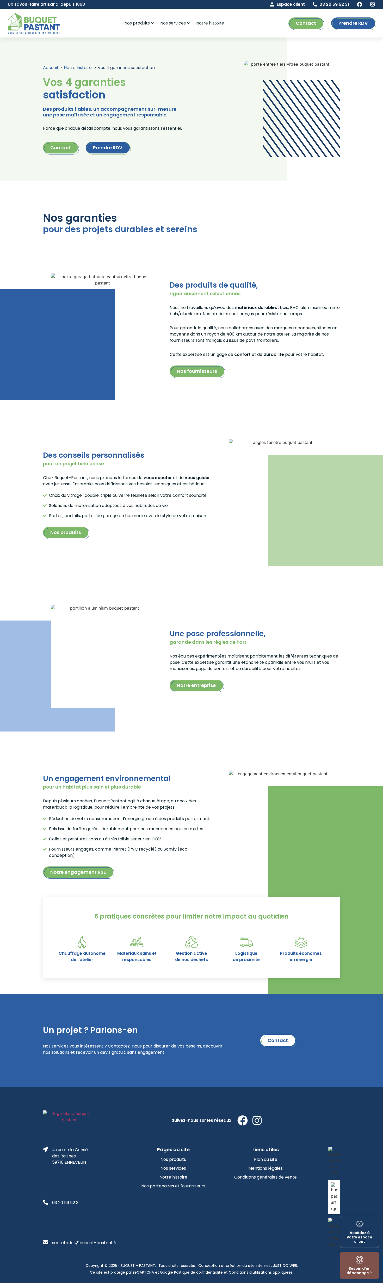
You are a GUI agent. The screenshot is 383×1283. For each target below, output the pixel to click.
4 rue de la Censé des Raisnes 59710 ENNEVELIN (70, 1156)
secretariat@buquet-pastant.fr (84, 1243)
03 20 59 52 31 (334, 4)
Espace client (291, 4)
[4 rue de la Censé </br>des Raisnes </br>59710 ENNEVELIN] (45, 1149)
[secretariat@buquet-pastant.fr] (45, 1242)
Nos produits (137, 23)
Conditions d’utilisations (250, 1272)
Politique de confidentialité (198, 1272)
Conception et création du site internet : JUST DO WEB (247, 1265)
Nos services (173, 23)
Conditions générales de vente (265, 1177)
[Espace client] (272, 4)
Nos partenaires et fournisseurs (173, 1186)
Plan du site (265, 1159)
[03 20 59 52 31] (315, 4)
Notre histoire (210, 23)
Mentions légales (265, 1168)
